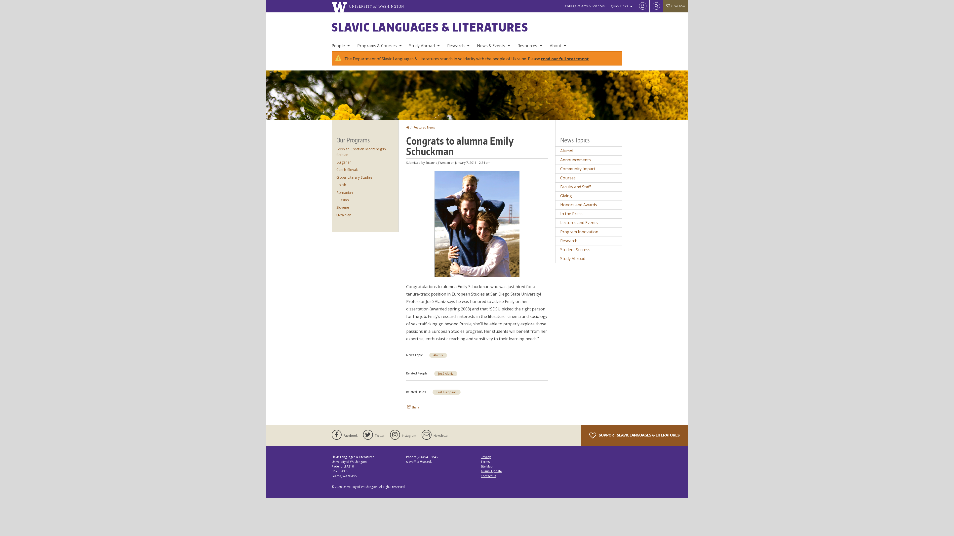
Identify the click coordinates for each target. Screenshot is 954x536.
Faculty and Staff (575, 187)
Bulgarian (344, 162)
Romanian (344, 192)
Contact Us (488, 476)
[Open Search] (656, 6)
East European (447, 392)
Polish (341, 184)
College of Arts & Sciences (585, 6)
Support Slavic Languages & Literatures (639, 435)
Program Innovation (579, 231)
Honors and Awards (578, 204)
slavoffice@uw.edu (419, 462)
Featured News (424, 127)
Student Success (575, 249)
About (555, 45)
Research (456, 45)
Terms (485, 462)
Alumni (438, 355)
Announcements (575, 160)
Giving (566, 196)
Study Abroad (422, 45)
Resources (527, 45)
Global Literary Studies (354, 177)
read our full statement (565, 59)
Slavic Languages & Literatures (430, 27)
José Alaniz (445, 373)
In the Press (571, 213)
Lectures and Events (579, 222)
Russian (342, 200)
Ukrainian (343, 215)
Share (415, 407)
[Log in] (642, 6)
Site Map (487, 466)
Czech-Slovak (347, 169)
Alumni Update (491, 471)
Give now (678, 6)
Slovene (342, 207)
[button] (477, 223)
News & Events (491, 45)
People (338, 45)
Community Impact (577, 168)
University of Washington (360, 487)
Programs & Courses (377, 45)
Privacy (486, 457)
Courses (568, 178)
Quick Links (619, 6)
